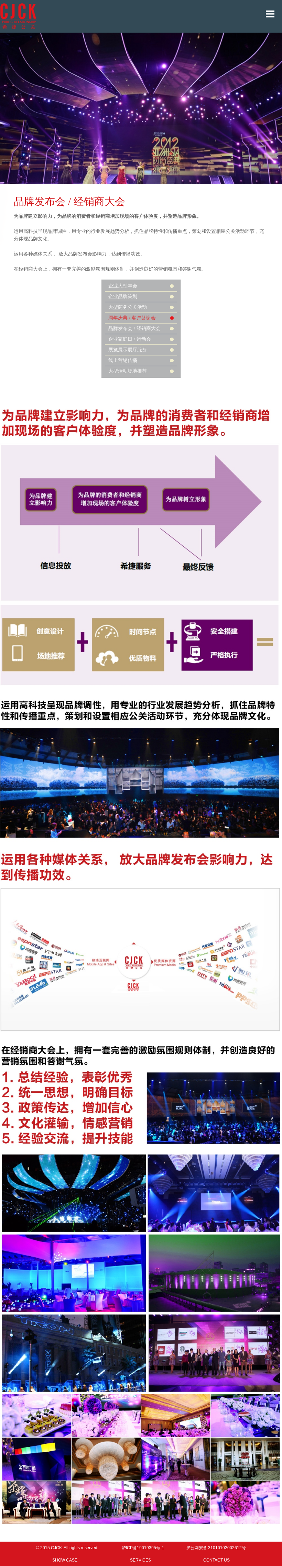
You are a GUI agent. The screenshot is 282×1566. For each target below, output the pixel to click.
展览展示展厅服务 (127, 349)
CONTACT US (216, 1560)
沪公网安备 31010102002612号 (216, 1547)
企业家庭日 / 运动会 (129, 339)
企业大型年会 (122, 285)
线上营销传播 (122, 360)
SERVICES (140, 1560)
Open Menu (270, 13)
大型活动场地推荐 (127, 371)
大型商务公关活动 (127, 307)
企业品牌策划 (122, 296)
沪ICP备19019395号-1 (143, 1547)
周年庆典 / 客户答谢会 (132, 317)
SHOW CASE (64, 1560)
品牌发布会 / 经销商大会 (134, 328)
